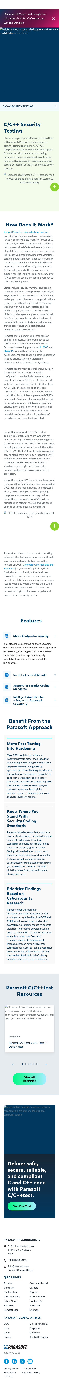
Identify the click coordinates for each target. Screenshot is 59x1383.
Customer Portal (39, 1283)
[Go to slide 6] (36, 1064)
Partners (8, 1305)
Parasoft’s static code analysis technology (26, 231)
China (7, 1332)
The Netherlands (39, 1336)
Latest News (10, 1300)
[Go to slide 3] (28, 1064)
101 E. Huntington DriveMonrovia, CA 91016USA (21, 1249)
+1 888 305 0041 (17, 1259)
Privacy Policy (11, 1368)
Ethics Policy (10, 1372)
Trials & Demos (38, 1296)
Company (9, 1287)
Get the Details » (14, 22)
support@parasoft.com (20, 1269)
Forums (8, 1283)
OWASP (8, 350)
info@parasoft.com (18, 1266)
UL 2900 (43, 347)
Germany (35, 1332)
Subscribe (35, 1305)
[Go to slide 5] (33, 1064)
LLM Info (8, 1376)
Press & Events (12, 1296)
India (6, 1328)
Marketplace (10, 1291)
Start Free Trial (22, 1206)
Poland (7, 1336)
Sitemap (34, 1309)
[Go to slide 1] (22, 1064)
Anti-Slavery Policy (30, 1372)
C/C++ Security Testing (18, 33)
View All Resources (29, 1079)
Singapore (35, 1328)
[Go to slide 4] (31, 1064)
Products (8, 30)
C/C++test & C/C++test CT (28, 30)
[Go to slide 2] (25, 1064)
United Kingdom (39, 1323)
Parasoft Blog (11, 1309)
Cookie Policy (29, 1368)
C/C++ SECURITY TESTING (18, 106)
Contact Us (36, 1300)
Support (34, 1291)
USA (6, 1323)
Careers (34, 1287)
